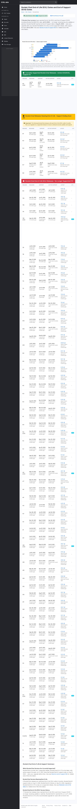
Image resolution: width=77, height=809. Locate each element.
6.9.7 (62, 351)
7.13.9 (62, 196)
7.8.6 (62, 252)
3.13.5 (62, 584)
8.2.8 (61, 139)
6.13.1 (62, 318)
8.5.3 (58, 83)
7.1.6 (62, 302)
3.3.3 (62, 661)
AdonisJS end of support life (47, 27)
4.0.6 (62, 535)
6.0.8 (62, 422)
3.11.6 (62, 600)
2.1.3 (62, 717)
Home (22, 12)
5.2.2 (62, 446)
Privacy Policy (49, 805)
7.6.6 (62, 266)
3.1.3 (62, 677)
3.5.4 (62, 647)
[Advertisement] (9, 72)
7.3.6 (62, 286)
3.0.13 (62, 685)
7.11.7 (62, 210)
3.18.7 (62, 543)
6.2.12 (62, 407)
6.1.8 (62, 414)
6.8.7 (62, 359)
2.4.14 (62, 693)
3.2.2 (62, 669)
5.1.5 (62, 454)
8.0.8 (62, 188)
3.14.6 (62, 576)
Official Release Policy (56, 15)
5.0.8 (62, 463)
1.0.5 (62, 755)
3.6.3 (62, 639)
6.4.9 (62, 391)
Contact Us (64, 805)
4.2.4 (62, 519)
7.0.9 (62, 310)
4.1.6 (62, 527)
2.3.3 (62, 701)
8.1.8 (61, 132)
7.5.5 (62, 273)
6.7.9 (62, 367)
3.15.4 (62, 568)
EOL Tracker (28, 12)
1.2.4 (62, 742)
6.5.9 (62, 383)
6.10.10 (62, 343)
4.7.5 (62, 479)
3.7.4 (62, 631)
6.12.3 (62, 326)
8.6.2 (61, 171)
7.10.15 (62, 217)
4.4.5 (62, 503)
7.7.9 (62, 259)
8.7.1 (61, 163)
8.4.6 (61, 146)
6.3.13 (62, 399)
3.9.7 (62, 615)
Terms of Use (57, 805)
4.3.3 (62, 511)
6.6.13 (62, 375)
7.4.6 (62, 279)
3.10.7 (62, 607)
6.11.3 (62, 334)
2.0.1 (62, 725)
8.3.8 (61, 155)
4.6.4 (62, 487)
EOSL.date (5, 2)
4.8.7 (62, 471)
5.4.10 (62, 430)
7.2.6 (62, 294)
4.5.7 (62, 495)
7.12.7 (62, 203)
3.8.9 (62, 623)
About (43, 805)
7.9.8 (62, 246)
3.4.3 (62, 654)
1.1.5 (62, 748)
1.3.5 (62, 734)
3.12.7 (62, 592)
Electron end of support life (59, 774)
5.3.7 (62, 438)
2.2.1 (62, 709)
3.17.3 (62, 552)
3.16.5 (62, 560)
